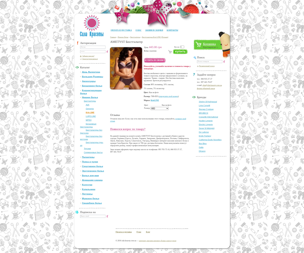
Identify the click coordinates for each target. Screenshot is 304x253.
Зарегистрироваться (90, 59)
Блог (148, 232)
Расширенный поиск (207, 66)
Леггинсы (87, 194)
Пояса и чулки (90, 161)
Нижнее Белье (90, 97)
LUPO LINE (91, 116)
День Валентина (91, 72)
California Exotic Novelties (210, 140)
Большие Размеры (92, 76)
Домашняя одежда (92, 180)
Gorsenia (90, 109)
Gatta (201, 147)
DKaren (202, 151)
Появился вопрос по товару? (127, 129)
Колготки (87, 184)
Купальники (88, 189)
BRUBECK (203, 113)
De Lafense (204, 132)
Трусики (87, 149)
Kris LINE (90, 112)
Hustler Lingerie (206, 121)
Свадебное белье (92, 203)
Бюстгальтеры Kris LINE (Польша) (155, 37)
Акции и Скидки (154, 30)
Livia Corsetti (204, 105)
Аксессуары (89, 81)
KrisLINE (155, 100)
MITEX (89, 120)
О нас (139, 30)
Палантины (88, 157)
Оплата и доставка (121, 30)
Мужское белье (90, 198)
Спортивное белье (92, 166)
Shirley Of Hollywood (208, 102)
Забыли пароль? (88, 56)
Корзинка (209, 43)
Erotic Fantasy (205, 136)
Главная (113, 37)
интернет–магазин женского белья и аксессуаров (157, 241)
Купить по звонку (155, 60)
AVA (87, 105)
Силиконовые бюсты (93, 152)
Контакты (172, 30)
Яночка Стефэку (206, 109)
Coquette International (208, 117)
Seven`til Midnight (206, 128)
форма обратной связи (206, 88)
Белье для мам (90, 175)
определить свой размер (168, 96)
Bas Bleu (203, 144)
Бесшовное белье (92, 85)
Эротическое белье (93, 171)
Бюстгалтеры (90, 101)
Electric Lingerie (206, 124)
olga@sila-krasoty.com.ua (212, 85)
